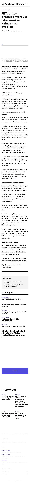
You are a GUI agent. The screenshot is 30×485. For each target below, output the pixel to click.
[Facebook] (7, 39)
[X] (11, 39)
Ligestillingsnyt (6, 10)
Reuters (11, 95)
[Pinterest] (14, 39)
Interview (4, 394)
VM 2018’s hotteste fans (12, 286)
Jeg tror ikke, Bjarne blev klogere (12, 299)
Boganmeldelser (5, 297)
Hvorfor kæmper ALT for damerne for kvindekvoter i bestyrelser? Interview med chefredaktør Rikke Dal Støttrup (21, 401)
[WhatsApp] (18, 39)
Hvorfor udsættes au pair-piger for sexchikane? (8, 398)
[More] (22, 39)
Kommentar (4, 310)
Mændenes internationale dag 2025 (13, 326)
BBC (15, 178)
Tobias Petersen (16, 31)
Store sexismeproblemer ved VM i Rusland (14, 281)
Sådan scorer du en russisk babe (14, 284)
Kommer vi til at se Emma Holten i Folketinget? (8, 415)
